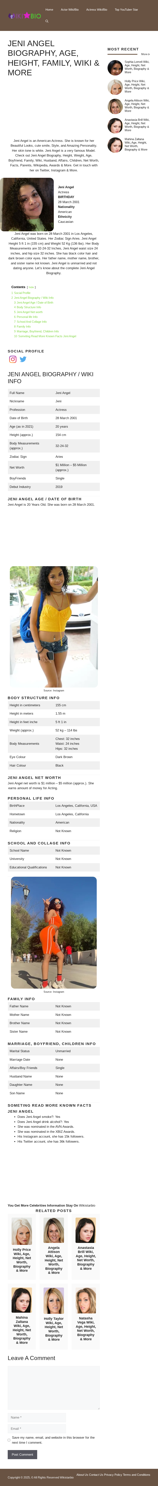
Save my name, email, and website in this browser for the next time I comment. (53, 1440)
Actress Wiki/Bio (96, 9)
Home (49, 9)
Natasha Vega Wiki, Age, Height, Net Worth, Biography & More (86, 1328)
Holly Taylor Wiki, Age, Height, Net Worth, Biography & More (54, 1329)
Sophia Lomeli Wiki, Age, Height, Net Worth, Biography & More (137, 67)
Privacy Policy (113, 1474)
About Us (82, 1474)
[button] (47, 21)
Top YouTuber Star (126, 9)
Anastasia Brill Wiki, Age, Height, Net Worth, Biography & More (86, 1258)
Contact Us (96, 1474)
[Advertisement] (54, 111)
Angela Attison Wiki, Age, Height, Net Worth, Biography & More (54, 1260)
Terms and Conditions (136, 1474)
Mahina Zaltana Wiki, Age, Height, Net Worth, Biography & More (22, 1330)
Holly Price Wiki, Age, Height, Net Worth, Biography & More (22, 1260)
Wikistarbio (87, 1205)
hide (31, 287)
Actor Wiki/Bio (70, 9)
